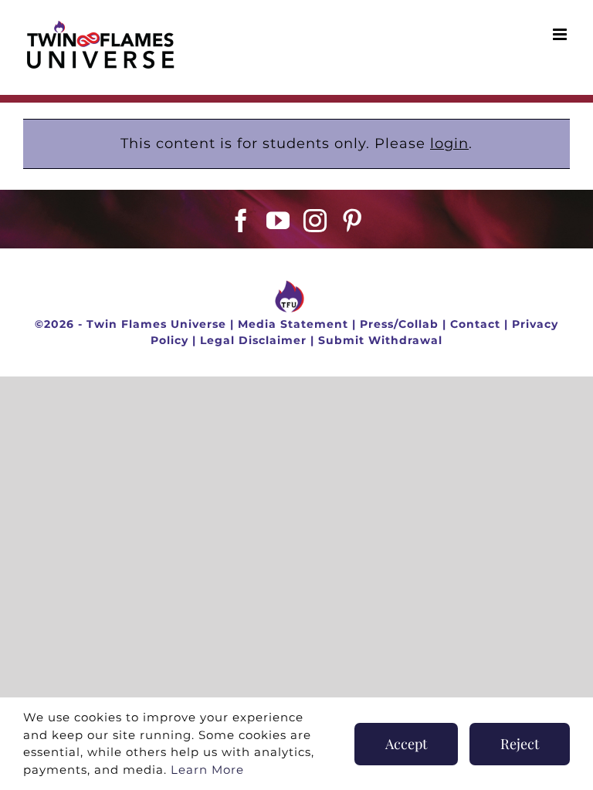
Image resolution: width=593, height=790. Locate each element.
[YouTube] (278, 220)
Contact (475, 324)
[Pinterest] (352, 220)
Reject (519, 743)
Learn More (207, 769)
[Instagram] (315, 220)
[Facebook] (241, 220)
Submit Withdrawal (380, 340)
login (449, 143)
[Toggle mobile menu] (561, 34)
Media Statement (293, 324)
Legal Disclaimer (253, 340)
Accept (406, 743)
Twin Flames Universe (156, 324)
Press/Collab (399, 324)
